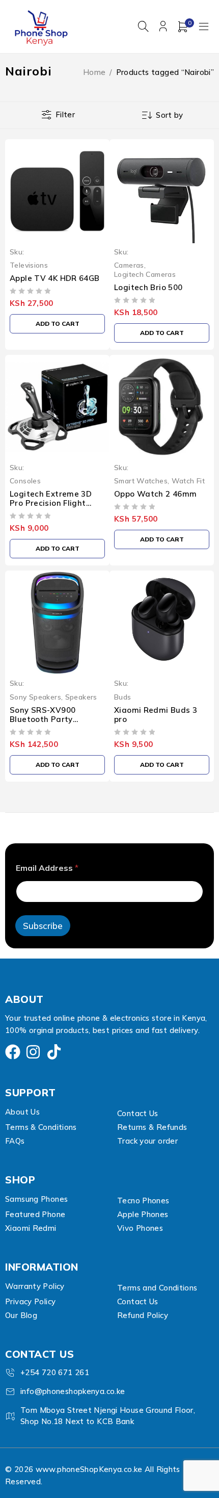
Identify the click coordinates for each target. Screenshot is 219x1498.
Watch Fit (188, 480)
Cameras (129, 265)
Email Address (47, 868)
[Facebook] (12, 1052)
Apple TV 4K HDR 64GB (55, 278)
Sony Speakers (35, 696)
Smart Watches (141, 480)
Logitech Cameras (145, 274)
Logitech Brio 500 (148, 287)
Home (94, 72)
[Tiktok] (54, 1052)
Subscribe (43, 925)
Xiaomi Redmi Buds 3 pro (155, 714)
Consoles (25, 480)
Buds (122, 696)
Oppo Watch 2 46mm (155, 494)
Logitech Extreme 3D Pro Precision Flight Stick (51, 503)
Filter (65, 114)
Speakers (81, 696)
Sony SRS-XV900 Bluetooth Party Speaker (42, 719)
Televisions (29, 265)
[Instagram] (33, 1052)
